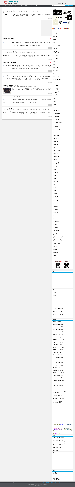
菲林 (31, 5)
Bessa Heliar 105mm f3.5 (57, 45)
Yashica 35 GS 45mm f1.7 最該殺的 (58, 326)
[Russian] (67, 28)
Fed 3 (54, 101)
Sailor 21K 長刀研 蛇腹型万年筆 (57, 395)
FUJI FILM (21, 11)
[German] (60, 28)
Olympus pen (55, 191)
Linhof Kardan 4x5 (56, 150)
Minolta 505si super (56, 166)
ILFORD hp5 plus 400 (23, 52)
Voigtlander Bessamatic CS (57, 236)
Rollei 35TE (55, 218)
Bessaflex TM (55, 52)
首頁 (5, 5)
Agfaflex (54, 42)
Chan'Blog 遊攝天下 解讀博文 (38, 484)
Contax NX (55, 89)
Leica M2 (54, 141)
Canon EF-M (55, 67)
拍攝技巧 (54, 35)
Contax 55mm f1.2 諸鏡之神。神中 (58, 334)
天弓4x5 (54, 246)
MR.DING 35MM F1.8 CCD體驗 (57, 378)
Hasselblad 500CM (56, 117)
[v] (60, 19)
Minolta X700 (55, 171)
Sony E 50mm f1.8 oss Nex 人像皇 (58, 444)
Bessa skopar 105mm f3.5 (57, 49)
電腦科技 (52, 482)
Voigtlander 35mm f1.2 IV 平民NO (58, 307)
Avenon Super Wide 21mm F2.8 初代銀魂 (59, 443)
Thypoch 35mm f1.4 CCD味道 (57, 344)
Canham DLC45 (55, 61)
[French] (59, 28)
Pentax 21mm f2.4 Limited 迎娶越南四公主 (59, 440)
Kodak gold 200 (56, 425)
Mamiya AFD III (55, 160)
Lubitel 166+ (55, 154)
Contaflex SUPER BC (56, 79)
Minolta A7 (55, 168)
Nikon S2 (54, 181)
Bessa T (54, 51)
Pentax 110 (55, 194)
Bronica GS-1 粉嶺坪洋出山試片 (8, 108)
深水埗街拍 (64, 432)
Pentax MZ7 (55, 208)
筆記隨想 (54, 292)
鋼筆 (36, 5)
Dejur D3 (54, 92)
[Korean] (64, 28)
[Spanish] (69, 28)
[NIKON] (60, 14)
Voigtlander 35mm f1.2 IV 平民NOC (58, 355)
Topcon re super (55, 234)
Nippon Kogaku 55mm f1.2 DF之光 (58, 450)
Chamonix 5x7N (55, 76)
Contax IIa (54, 86)
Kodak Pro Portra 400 (23, 63)
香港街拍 (59, 433)
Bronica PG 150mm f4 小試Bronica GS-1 (10, 62)
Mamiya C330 (55, 162)
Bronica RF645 (55, 58)
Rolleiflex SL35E (55, 224)
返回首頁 (13, 482)
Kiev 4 (54, 125)
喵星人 (55, 430)
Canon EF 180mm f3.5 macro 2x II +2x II (59, 447)
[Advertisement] (21, 28)
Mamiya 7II (55, 159)
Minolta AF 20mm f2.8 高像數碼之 (58, 337)
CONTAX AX (55, 82)
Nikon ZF (54, 428)
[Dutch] (56, 28)
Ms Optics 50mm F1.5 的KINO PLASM (58, 383)
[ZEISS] (55, 14)
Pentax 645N (55, 197)
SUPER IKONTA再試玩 (56, 392)
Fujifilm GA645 (55, 110)
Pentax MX (55, 203)
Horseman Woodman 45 (57, 122)
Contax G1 (55, 83)
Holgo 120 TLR (55, 119)
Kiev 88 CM (55, 126)
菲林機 (21, 5)
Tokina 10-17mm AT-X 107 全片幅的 (58, 331)
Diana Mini (55, 95)
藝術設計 (54, 295)
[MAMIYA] (65, 24)
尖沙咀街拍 (63, 430)
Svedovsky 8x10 (55, 233)
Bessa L (54, 48)
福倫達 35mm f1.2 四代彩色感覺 (57, 305)
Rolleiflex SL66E (55, 227)
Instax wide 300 (55, 123)
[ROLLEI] (69, 14)
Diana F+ (54, 94)
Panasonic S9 (58, 428)
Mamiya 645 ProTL (56, 157)
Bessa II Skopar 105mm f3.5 (57, 46)
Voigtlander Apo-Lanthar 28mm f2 (58, 342)
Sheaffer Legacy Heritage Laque (58, 317)
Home (62, 482)
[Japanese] (63, 28)
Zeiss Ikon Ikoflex (56, 243)
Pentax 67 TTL (55, 200)
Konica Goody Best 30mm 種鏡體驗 (58, 329)
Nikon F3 (54, 175)
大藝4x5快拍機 (55, 245)
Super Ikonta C (55, 231)
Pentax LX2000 (55, 202)
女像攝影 (57, 430)
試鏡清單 (10, 5)
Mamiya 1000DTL (56, 156)
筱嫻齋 (59, 482)
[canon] (65, 19)
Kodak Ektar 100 (22, 75)
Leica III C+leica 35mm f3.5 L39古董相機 (59, 389)
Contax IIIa (55, 88)
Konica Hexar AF (55, 132)
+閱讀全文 (49, 18)
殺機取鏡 (57, 432)
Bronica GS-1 (10, 11)
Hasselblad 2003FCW (56, 116)
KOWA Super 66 (55, 138)
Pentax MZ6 (55, 206)
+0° (50, 10)
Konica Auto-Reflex (56, 129)
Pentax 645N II (55, 199)
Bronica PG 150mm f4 (30, 39)
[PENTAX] (65, 14)
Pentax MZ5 (55, 205)
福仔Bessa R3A (68, 432)
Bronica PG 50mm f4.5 (16, 86)
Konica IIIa (55, 134)
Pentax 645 (55, 196)
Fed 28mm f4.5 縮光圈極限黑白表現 (58, 349)
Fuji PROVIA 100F (26, 11)
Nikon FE (54, 178)
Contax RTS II (55, 91)
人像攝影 (67, 429)
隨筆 (53, 291)
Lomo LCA (55, 153)
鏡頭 (26, 5)
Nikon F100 (55, 172)
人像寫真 (64, 429)
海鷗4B (54, 249)
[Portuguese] (66, 28)
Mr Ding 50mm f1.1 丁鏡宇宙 (57, 402)
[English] (57, 28)
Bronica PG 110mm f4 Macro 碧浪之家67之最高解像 (11, 96)
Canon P (54, 73)
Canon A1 (54, 64)
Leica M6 (54, 144)
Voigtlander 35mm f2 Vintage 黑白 (58, 352)
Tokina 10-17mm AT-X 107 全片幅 (58, 314)
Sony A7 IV (63, 428)
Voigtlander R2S (55, 242)
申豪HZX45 (55, 252)
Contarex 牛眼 (55, 80)
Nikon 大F (54, 184)
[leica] (55, 19)
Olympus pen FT (55, 193)
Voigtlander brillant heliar (57, 237)
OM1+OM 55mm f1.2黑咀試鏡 (57, 401)
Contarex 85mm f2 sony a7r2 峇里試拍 (58, 398)
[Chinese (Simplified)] (53, 28)
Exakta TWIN (55, 98)
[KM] (60, 24)
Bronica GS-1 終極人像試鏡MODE (8, 38)
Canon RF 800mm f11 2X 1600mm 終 (58, 339)
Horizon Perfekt (55, 120)
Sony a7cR (67, 428)
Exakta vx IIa (55, 100)
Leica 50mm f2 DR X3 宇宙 (57, 399)
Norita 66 (54, 187)
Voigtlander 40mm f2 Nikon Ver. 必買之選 (59, 437)
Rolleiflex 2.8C (55, 221)
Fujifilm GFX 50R (56, 424)
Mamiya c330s (55, 163)
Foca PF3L (55, 104)
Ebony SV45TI (55, 97)
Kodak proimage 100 (62, 425)
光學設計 (54, 33)
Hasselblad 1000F (56, 113)
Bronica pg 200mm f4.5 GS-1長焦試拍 (9, 51)
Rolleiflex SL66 (55, 225)
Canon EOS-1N (55, 70)
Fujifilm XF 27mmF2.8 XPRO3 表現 (58, 315)
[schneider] (69, 19)
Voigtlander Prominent (56, 239)
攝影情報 (54, 36)
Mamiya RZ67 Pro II (56, 165)
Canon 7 (54, 63)
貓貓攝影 (55, 433)
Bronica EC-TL (55, 54)
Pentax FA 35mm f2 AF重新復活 (57, 336)
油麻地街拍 (60, 432)
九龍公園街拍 (60, 429)
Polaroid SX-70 (55, 212)
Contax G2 (55, 85)
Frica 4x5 (54, 107)
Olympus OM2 (55, 190)
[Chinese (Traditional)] (54, 28)
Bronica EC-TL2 (55, 55)
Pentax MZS (55, 209)
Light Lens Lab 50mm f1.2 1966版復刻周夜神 (59, 441)
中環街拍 (56, 429)
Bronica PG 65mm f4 (23, 109)
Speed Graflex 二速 (56, 228)
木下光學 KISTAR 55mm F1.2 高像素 (58, 347)
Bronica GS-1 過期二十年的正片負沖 (9, 10)
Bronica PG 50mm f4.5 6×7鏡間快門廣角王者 (10, 85)
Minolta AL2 (55, 169)
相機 (15, 5)
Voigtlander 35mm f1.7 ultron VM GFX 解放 (59, 391)
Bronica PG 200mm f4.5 (37, 39)
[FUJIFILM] (69, 24)
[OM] (55, 24)
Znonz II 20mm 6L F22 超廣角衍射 (58, 308)
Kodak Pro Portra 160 (44, 39)
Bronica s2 (55, 60)
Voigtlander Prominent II (57, 240)
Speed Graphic (55, 230)
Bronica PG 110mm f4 (23, 39)
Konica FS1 (55, 131)
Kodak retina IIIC (55, 128)
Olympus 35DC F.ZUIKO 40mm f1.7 (58, 311)
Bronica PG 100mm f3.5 (16, 11)
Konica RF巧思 (55, 135)
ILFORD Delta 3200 (29, 109)
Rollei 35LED (55, 215)
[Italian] (61, 28)
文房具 (54, 301)
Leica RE (54, 147)
